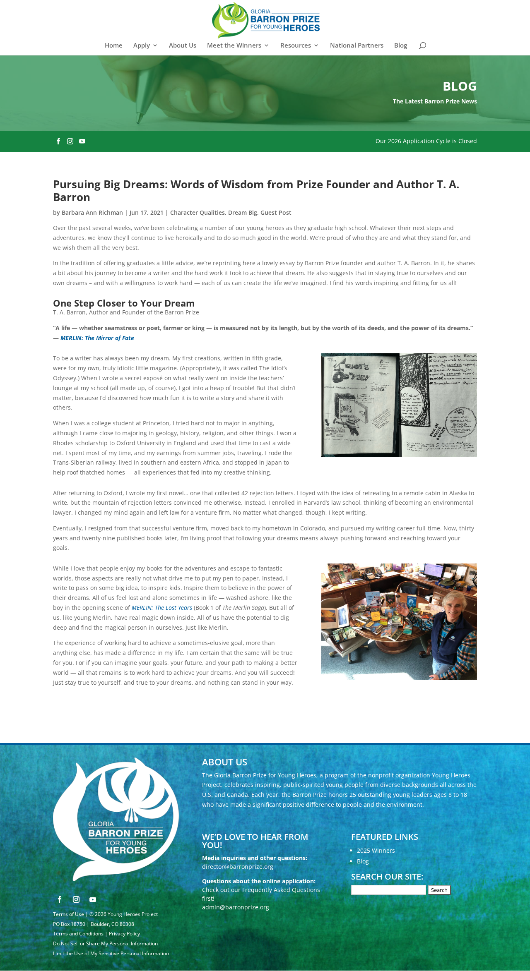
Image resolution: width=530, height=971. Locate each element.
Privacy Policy (124, 933)
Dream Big (242, 212)
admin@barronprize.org (235, 907)
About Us (182, 45)
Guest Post (276, 212)
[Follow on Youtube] (92, 899)
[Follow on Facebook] (59, 899)
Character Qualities (197, 212)
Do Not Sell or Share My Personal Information (105, 943)
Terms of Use (68, 914)
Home (114, 45)
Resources (295, 45)
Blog (400, 45)
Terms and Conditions (78, 933)
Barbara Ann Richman (92, 212)
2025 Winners (376, 850)
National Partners (356, 45)
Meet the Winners (234, 45)
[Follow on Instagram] (76, 899)
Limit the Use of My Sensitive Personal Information (111, 953)
